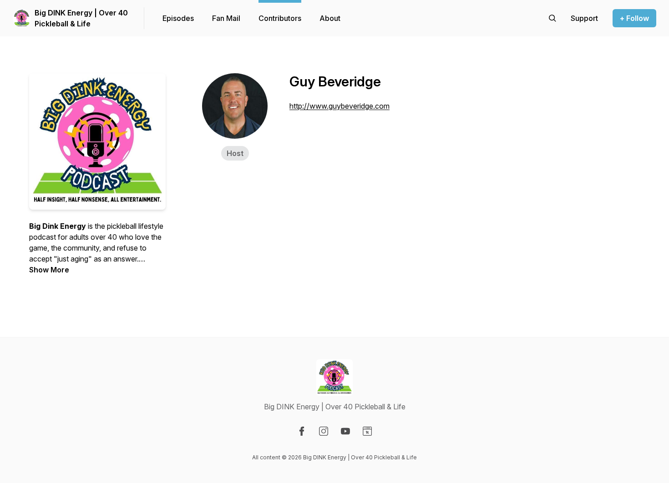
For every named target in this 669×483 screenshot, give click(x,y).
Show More (49, 269)
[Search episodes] (552, 18)
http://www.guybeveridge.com (339, 106)
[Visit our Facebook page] (301, 431)
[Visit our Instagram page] (323, 431)
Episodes (178, 18)
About (329, 18)
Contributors (279, 18)
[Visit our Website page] (367, 431)
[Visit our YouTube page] (345, 431)
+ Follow (634, 18)
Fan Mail (226, 18)
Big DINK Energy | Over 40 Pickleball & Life (81, 18)
